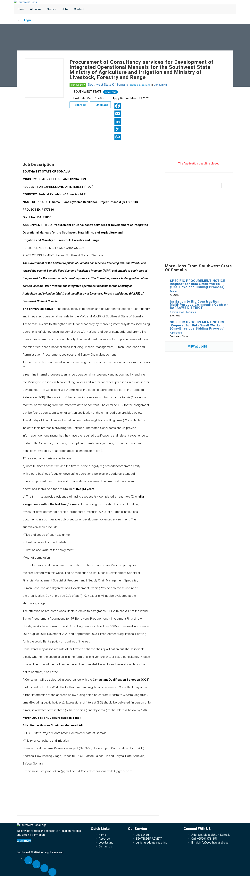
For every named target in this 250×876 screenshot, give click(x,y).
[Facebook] (117, 106)
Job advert (142, 834)
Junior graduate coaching (151, 842)
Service (51, 9)
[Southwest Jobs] (25, 2)
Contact (79, 9)
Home (20, 9)
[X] (117, 129)
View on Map (110, 92)
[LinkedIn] (117, 121)
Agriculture (176, 333)
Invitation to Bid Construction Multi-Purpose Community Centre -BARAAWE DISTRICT (199, 305)
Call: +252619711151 (204, 838)
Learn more (24, 840)
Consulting (160, 84)
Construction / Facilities (183, 312)
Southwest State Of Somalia (108, 84)
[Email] (117, 114)
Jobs (65, 9)
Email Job (101, 104)
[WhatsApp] (117, 137)
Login (27, 20)
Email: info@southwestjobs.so (210, 842)
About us (35, 9)
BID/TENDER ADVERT (149, 838)
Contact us (105, 846)
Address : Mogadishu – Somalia (210, 834)
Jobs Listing (106, 842)
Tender (173, 291)
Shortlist (80, 104)
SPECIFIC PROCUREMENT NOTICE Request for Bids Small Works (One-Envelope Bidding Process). (198, 284)
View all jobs (198, 346)
